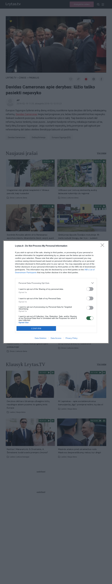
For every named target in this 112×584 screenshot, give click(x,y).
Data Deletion (40, 338)
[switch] (89, 289)
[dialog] (56, 292)
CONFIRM (36, 328)
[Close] (103, 246)
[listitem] (56, 283)
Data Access (56, 338)
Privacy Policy (71, 338)
